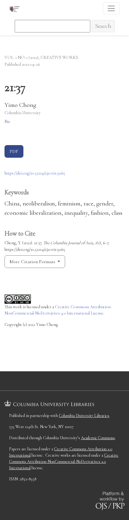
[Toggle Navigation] (111, 8)
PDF (14, 151)
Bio (7, 121)
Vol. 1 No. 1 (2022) (21, 57)
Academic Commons (98, 437)
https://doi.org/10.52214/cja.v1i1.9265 (34, 173)
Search (103, 26)
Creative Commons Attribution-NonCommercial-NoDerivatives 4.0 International (63, 461)
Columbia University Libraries (84, 415)
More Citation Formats (33, 262)
